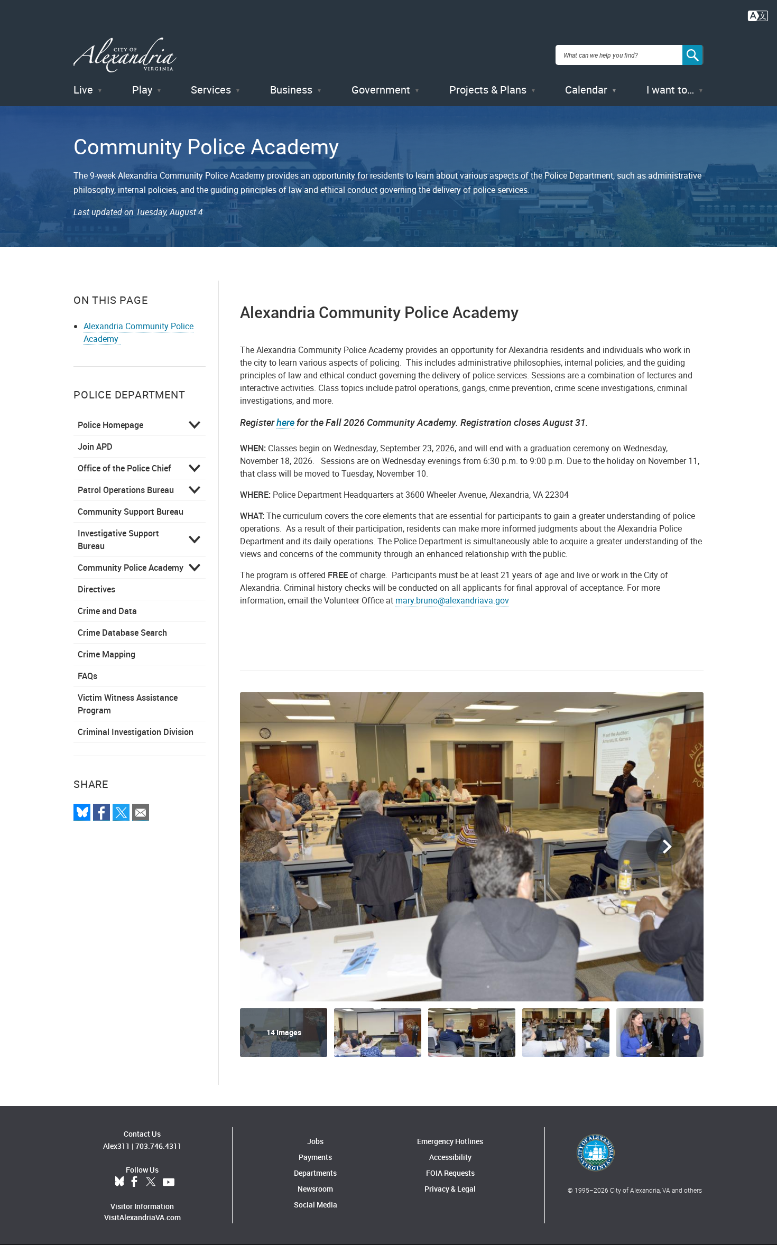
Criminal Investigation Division (135, 732)
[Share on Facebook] (101, 812)
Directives (96, 589)
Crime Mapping (106, 654)
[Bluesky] (81, 812)
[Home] (125, 55)
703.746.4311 (158, 1146)
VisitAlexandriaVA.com (142, 1217)
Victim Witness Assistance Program (128, 704)
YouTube (168, 1182)
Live (83, 89)
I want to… (670, 89)
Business (291, 89)
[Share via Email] (140, 812)
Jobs (315, 1141)
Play (142, 89)
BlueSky (119, 1182)
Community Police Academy (130, 567)
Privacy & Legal (450, 1189)
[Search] (693, 55)
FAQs (87, 676)
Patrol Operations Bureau (126, 490)
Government (381, 89)
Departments (315, 1173)
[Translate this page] (758, 15)
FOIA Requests (450, 1173)
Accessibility (450, 1157)
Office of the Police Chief (124, 468)
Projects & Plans (487, 89)
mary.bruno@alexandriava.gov (452, 600)
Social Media (315, 1205)
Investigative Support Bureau (118, 539)
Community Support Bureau (130, 511)
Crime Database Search (122, 632)
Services (211, 89)
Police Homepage (110, 425)
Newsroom (315, 1189)
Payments (315, 1157)
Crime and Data (107, 611)
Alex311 (116, 1146)
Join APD (95, 446)
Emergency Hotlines (450, 1141)
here (285, 422)
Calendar (586, 89)
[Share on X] (121, 812)
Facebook (134, 1182)
